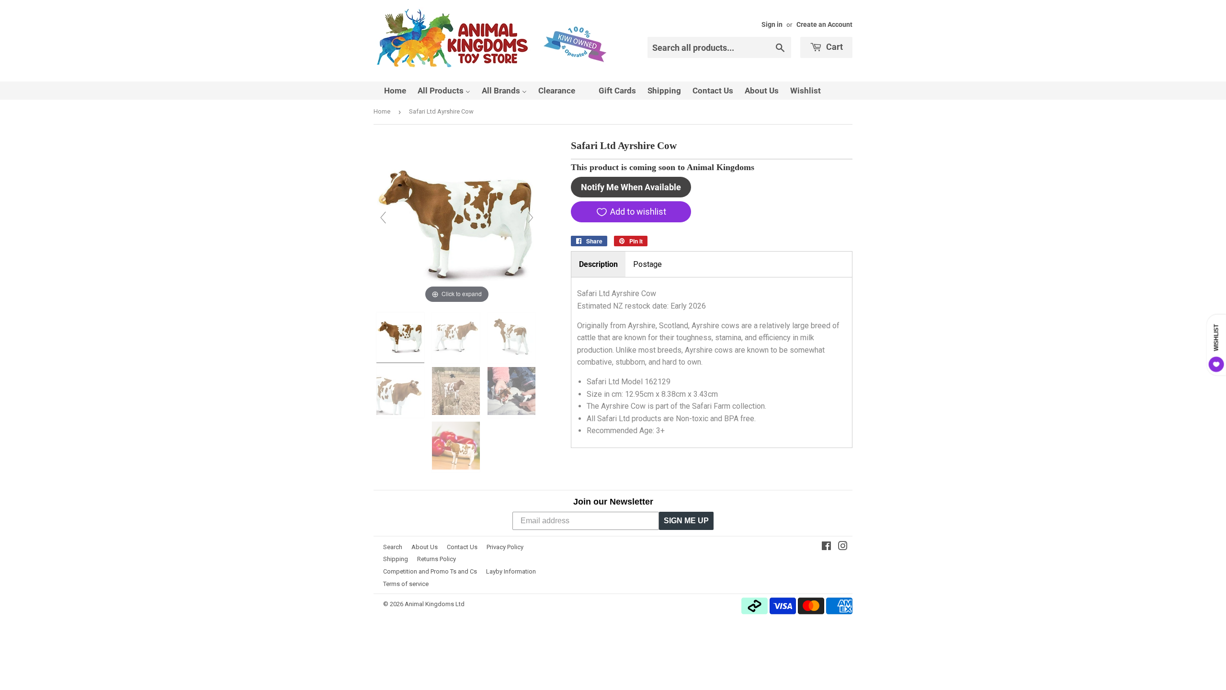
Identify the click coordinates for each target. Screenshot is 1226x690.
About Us (424, 547)
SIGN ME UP (686, 521)
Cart (833, 47)
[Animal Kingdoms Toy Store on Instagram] (843, 547)
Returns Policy (436, 559)
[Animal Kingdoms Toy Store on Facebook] (826, 547)
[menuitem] (389, 90)
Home (382, 111)
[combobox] (719, 47)
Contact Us (462, 547)
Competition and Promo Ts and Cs (430, 571)
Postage (647, 264)
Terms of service (406, 583)
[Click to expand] (457, 221)
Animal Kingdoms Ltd (435, 604)
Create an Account (824, 24)
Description (598, 264)
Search (392, 547)
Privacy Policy (505, 547)
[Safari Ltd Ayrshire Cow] (401, 337)
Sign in (772, 24)
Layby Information (511, 571)
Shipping (395, 559)
